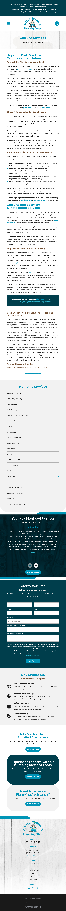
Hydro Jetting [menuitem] (11, 421)
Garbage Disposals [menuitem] (14, 438)
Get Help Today (33, 804)
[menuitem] (24, 902)
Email (35, 609)
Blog (33, 876)
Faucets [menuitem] (10, 426)
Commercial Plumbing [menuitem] (15, 493)
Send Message (33, 661)
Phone (9, 609)
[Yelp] (37, 888)
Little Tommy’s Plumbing (25, 69)
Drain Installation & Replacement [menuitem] (19, 415)
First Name (10, 601)
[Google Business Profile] (29, 888)
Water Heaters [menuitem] (12, 482)
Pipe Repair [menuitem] (11, 449)
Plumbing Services (32, 870)
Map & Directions (33, 855)
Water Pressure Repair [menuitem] (15, 487)
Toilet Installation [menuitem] (13, 471)
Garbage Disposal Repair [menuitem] (16, 504)
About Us (33, 867)
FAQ (33, 873)
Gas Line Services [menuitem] (13, 443)
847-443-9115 (33, 842)
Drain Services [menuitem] (12, 404)
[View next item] (36, 565)
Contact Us (33, 880)
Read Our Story (33, 749)
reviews (15, 287)
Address (10, 617)
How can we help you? (15, 633)
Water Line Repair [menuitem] (13, 499)
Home (33, 864)
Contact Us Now (33, 777)
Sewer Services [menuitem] (12, 476)
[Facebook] (33, 888)
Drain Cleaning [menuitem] (12, 410)
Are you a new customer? (16, 625)
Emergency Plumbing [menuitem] (14, 399)
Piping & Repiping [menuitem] (13, 465)
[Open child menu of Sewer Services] (58, 476)
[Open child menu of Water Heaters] (58, 482)
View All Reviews (33, 572)
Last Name (37, 601)
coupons (31, 272)
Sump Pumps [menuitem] (11, 432)
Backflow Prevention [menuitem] (14, 393)
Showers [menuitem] (10, 454)
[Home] (32, 23)
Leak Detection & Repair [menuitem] (15, 460)
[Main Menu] (8, 23)
